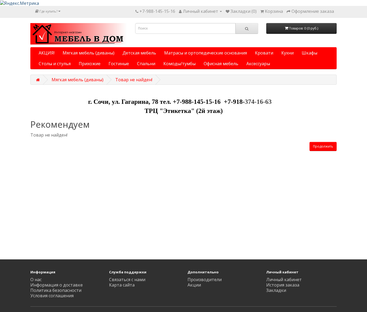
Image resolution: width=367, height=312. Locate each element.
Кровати (264, 53)
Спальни (146, 64)
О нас (36, 279)
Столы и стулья (55, 64)
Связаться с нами (127, 279)
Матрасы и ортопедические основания (205, 53)
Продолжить (323, 146)
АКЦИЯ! (47, 53)
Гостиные (119, 64)
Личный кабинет (284, 279)
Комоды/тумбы (179, 64)
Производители (205, 279)
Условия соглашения (52, 296)
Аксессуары (258, 64)
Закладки (276, 290)
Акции (194, 285)
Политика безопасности (55, 290)
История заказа (282, 285)
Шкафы (309, 53)
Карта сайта (122, 285)
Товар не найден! (133, 80)
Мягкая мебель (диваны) (88, 53)
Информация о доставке (56, 285)
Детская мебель (139, 53)
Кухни (287, 53)
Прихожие (89, 64)
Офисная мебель (221, 64)
